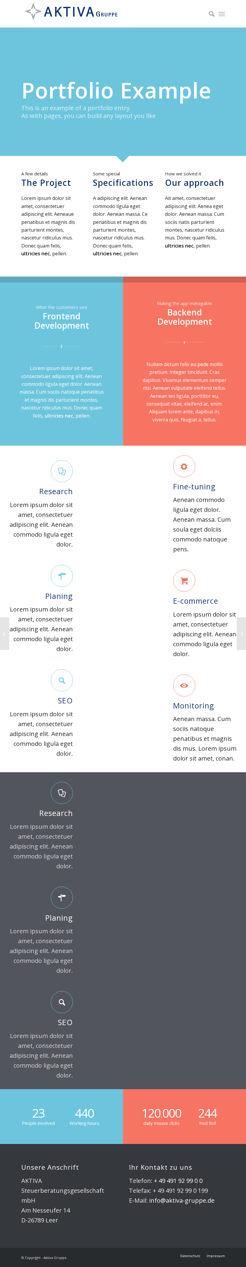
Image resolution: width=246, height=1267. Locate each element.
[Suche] (208, 13)
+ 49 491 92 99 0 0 (178, 1181)
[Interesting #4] (4, 633)
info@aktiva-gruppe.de (181, 1200)
